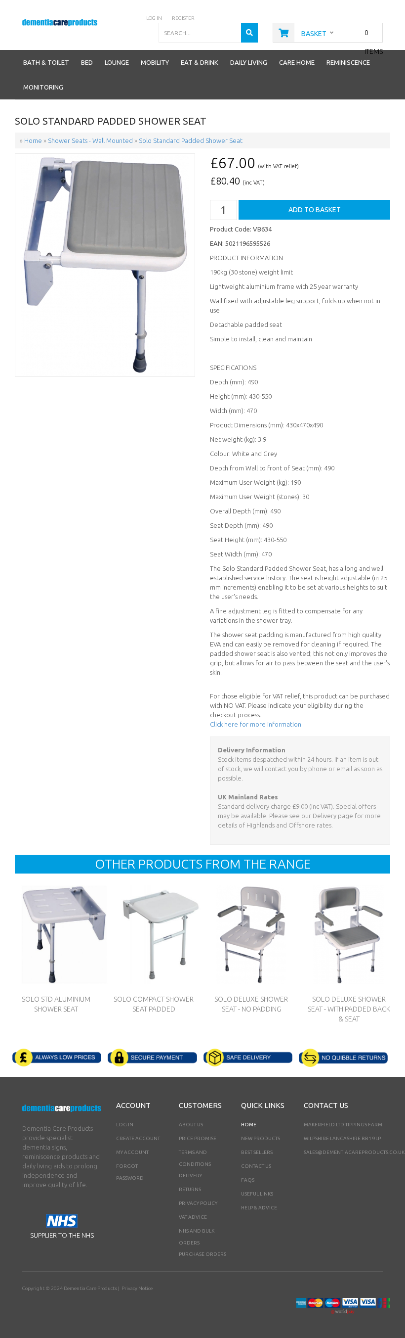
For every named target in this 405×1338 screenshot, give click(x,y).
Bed (87, 62)
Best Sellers (257, 1152)
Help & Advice (259, 1207)
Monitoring (43, 87)
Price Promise (197, 1138)
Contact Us (256, 1166)
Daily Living (248, 62)
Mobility (155, 62)
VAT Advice (193, 1217)
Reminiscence (348, 62)
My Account (132, 1152)
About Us (191, 1124)
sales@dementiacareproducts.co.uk (354, 1152)
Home (248, 1124)
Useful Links (257, 1194)
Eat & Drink (199, 62)
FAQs (247, 1180)
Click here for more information (255, 724)
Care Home (297, 62)
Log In (124, 1124)
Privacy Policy (198, 1203)
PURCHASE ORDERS (202, 1254)
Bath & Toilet (46, 62)
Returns (190, 1189)
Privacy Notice (137, 1288)
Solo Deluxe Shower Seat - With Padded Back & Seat (349, 1009)
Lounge (117, 62)
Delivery (190, 1175)
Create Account (138, 1138)
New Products (260, 1138)
